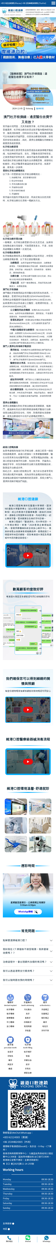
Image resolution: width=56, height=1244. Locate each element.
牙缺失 (10, 1056)
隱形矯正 (45, 1018)
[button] (52, 39)
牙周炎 (28, 1069)
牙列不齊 (45, 1031)
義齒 (10, 1069)
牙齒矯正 (45, 1010)
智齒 (28, 1056)
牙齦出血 (28, 1060)
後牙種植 (10, 1014)
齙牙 (45, 1022)
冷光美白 (28, 1010)
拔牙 (28, 1065)
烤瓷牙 (10, 1065)
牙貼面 (28, 1031)
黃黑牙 (28, 1018)
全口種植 (10, 1026)
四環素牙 (28, 1022)
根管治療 (28, 1073)
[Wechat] (28, 1238)
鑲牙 (10, 1060)
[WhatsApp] (46, 1238)
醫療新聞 (40, 109)
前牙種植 (10, 1010)
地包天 (45, 1026)
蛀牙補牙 (28, 1052)
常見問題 (28, 1026)
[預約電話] (9, 1238)
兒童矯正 (45, 1014)
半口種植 (10, 1022)
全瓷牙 (10, 1052)
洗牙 (28, 1014)
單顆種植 (10, 1018)
